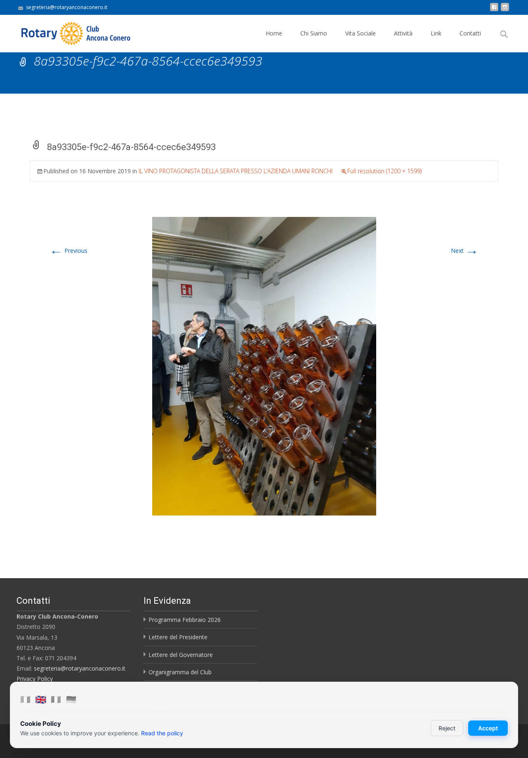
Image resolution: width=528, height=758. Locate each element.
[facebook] (494, 10)
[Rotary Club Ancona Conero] (67, 31)
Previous (68, 250)
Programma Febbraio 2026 (184, 620)
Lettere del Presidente (177, 637)
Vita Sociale (360, 33)
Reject (446, 728)
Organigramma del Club (180, 672)
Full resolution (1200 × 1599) (384, 171)
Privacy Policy (34, 679)
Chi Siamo (313, 33)
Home (274, 33)
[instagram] (505, 10)
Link (436, 33)
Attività (403, 33)
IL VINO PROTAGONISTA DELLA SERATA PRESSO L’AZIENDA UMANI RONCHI (235, 171)
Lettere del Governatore (180, 655)
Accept (488, 728)
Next (464, 250)
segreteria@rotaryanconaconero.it (79, 668)
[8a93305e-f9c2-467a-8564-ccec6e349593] (264, 366)
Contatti (470, 33)
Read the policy (162, 733)
